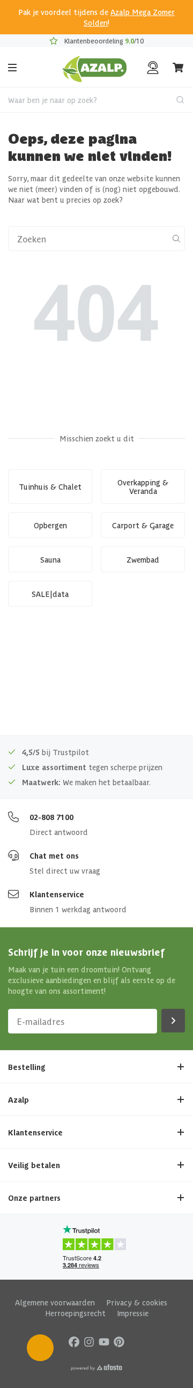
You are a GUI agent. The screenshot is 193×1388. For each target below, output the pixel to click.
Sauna (50, 559)
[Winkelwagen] (178, 67)
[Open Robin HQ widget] (40, 1347)
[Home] (94, 68)
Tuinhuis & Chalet (50, 486)
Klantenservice (56, 894)
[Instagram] (89, 1341)
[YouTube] (104, 1341)
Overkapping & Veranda (142, 486)
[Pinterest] (119, 1341)
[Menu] (12, 67)
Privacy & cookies (136, 1302)
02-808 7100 (51, 817)
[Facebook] (74, 1341)
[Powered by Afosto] (96, 1367)
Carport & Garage (143, 525)
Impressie (133, 1313)
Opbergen (50, 525)
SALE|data (50, 594)
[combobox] (96, 100)
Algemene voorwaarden (55, 1302)
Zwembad (143, 559)
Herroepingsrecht (75, 1313)
